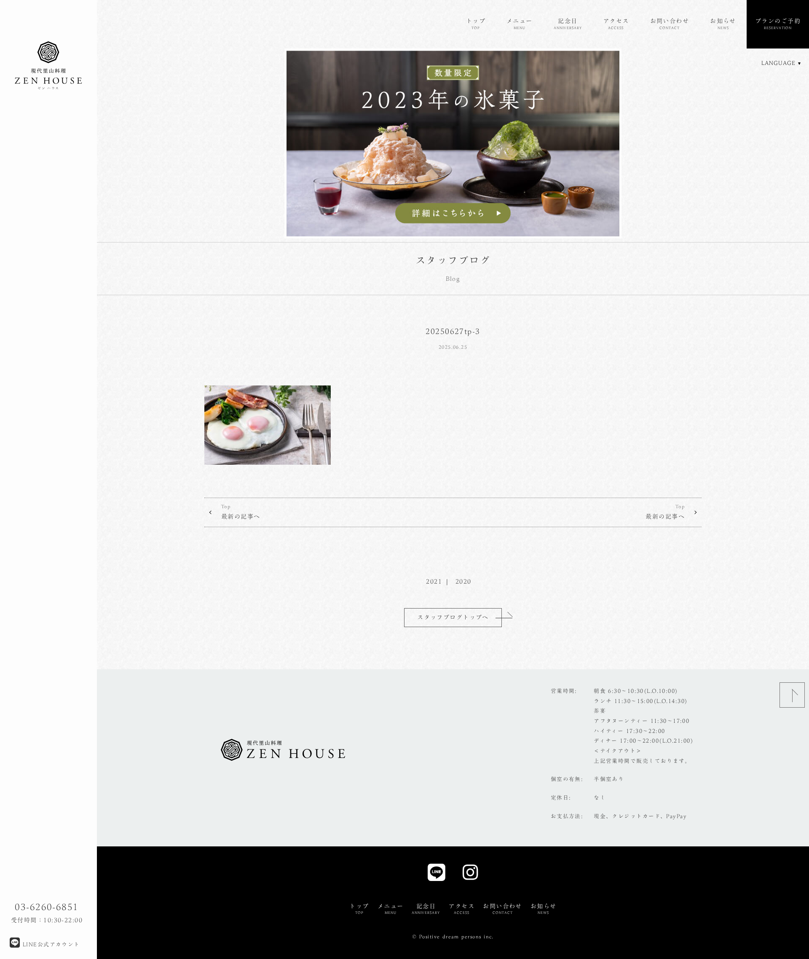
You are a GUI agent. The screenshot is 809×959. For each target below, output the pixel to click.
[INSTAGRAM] (470, 875)
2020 (463, 581)
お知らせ (723, 24)
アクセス (616, 24)
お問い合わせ (669, 24)
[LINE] (436, 875)
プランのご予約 (778, 24)
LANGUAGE (778, 63)
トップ (475, 24)
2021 (434, 581)
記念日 (568, 24)
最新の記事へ (240, 512)
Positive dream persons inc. (456, 936)
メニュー (519, 24)
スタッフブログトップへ (453, 617)
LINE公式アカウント (50, 944)
